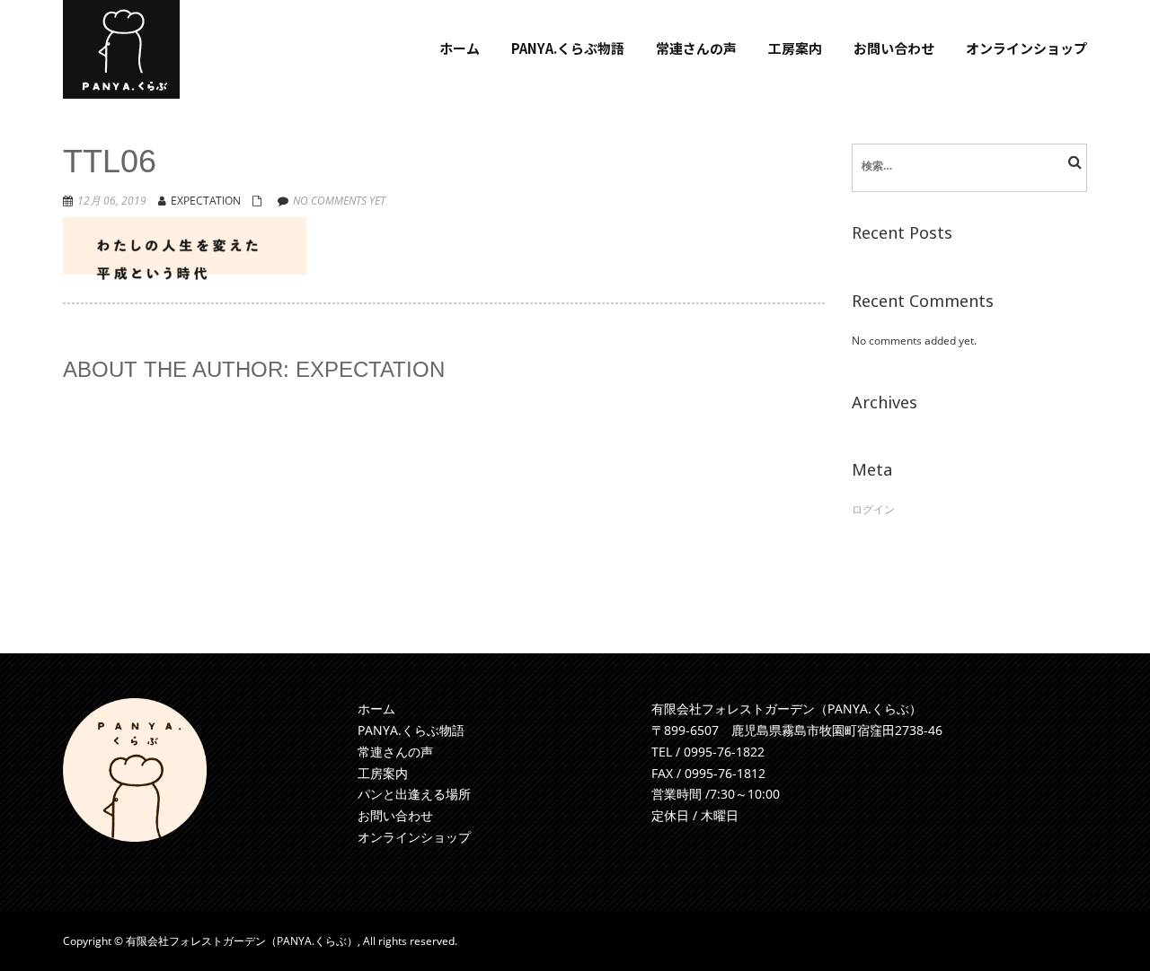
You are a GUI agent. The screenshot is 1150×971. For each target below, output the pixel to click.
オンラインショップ (414, 836)
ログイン (873, 509)
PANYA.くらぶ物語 (411, 730)
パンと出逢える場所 (414, 793)
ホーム (376, 708)
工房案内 (383, 773)
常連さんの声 (395, 751)
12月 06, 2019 (111, 200)
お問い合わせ (395, 815)
